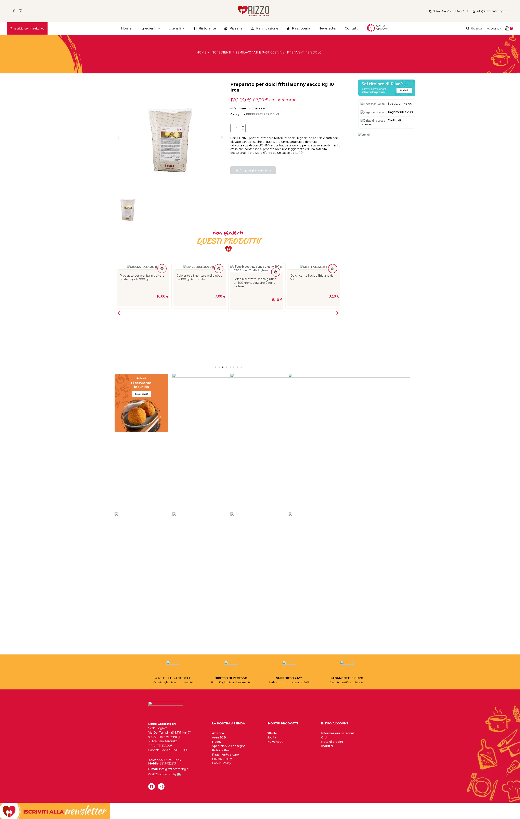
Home (126, 28)
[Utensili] (364, 134)
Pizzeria (236, 28)
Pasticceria (300, 28)
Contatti (352, 28)
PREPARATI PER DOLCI (262, 114)
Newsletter (327, 28)
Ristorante (207, 28)
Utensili (175, 28)
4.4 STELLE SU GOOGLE (173, 678)
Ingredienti (147, 28)
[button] (119, 137)
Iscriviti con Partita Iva (29, 28)
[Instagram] (161, 786)
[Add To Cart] (162, 268)
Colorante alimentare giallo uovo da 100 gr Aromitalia (142, 277)
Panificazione (266, 28)
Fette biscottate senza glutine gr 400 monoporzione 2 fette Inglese (198, 282)
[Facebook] (151, 786)
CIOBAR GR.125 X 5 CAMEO (309, 275)
